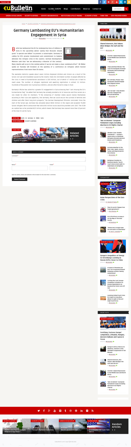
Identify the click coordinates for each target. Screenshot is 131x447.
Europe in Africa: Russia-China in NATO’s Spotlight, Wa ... (53, 140)
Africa (43, 130)
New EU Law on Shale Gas (69, 430)
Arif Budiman (112, 222)
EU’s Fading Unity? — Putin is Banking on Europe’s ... (23, 140)
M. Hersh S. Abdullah (114, 231)
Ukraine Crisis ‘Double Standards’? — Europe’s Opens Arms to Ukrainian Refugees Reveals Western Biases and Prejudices (116, 136)
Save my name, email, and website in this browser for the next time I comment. (34, 174)
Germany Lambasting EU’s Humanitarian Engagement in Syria (58, 23)
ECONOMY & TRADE (91, 16)
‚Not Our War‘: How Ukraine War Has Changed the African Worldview (116, 92)
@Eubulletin (42, 38)
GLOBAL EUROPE (54, 9)
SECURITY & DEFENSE (31, 16)
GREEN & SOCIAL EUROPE (14, 16)
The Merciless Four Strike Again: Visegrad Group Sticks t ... (15, 431)
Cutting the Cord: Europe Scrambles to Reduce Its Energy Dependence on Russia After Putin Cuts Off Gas (116, 284)
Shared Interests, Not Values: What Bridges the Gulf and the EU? (111, 46)
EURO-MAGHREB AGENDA (119, 16)
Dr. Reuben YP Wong (111, 202)
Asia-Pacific (104, 184)
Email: (52, 164)
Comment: (15, 156)
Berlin (22, 118)
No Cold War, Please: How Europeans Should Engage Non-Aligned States (115, 81)
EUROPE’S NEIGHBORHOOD (49, 16)
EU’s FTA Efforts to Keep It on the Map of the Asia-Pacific (115, 218)
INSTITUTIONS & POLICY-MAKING (71, 16)
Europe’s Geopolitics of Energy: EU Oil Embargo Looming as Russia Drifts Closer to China (112, 258)
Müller (38, 118)
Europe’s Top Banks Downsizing (43, 430)
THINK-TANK (104, 16)
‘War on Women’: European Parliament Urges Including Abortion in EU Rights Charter (111, 123)
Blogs (66, 9)
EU (26, 118)
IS (34, 118)
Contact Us (97, 9)
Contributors (75, 9)
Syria (42, 118)
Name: (14, 164)
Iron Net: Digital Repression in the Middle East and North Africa (116, 57)
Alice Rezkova (112, 211)
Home (43, 9)
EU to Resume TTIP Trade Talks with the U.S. (101, 431)
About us (86, 9)
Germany (30, 118)
